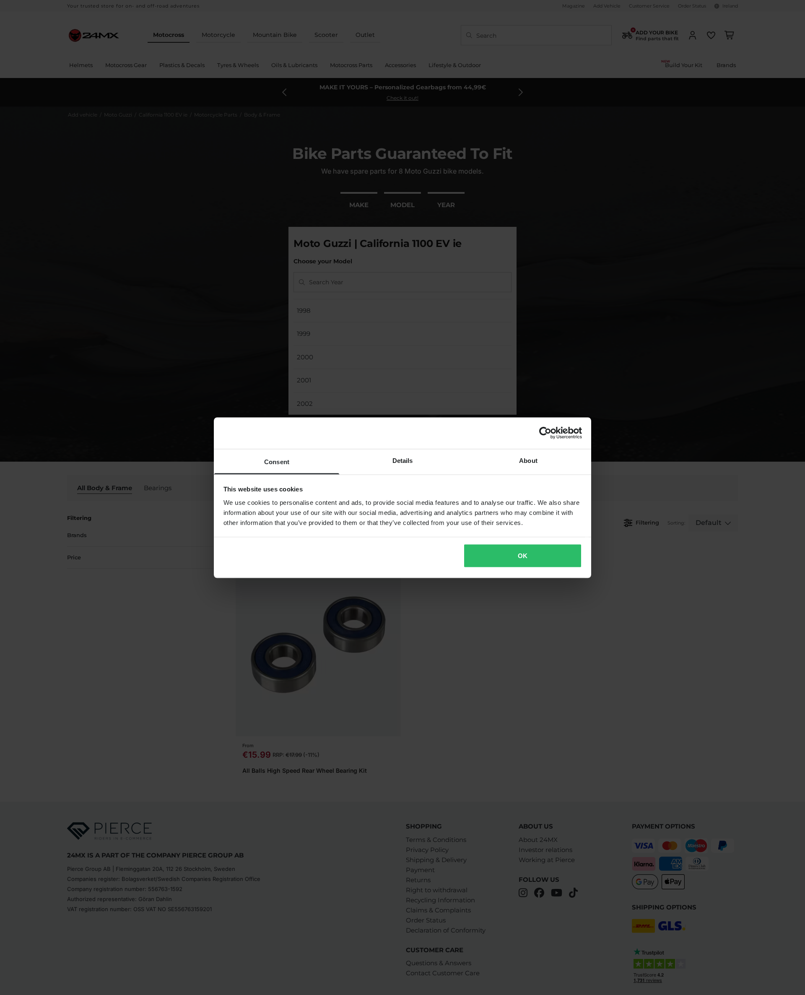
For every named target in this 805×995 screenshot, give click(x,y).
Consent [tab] (276, 461)
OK (522, 555)
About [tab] (528, 460)
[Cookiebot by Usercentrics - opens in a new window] (545, 433)
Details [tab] (402, 460)
